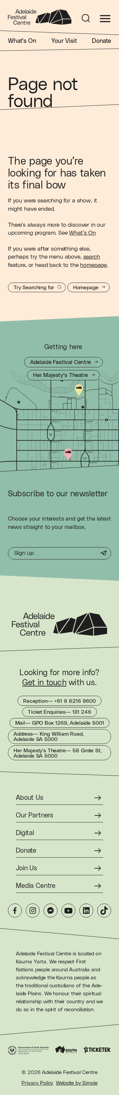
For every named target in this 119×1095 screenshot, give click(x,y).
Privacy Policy (37, 1083)
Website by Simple (76, 1083)
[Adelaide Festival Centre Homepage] (39, 17)
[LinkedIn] (86, 910)
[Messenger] (51, 910)
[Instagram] (33, 910)
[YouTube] (68, 910)
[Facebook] (15, 910)
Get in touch (44, 683)
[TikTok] (104, 910)
